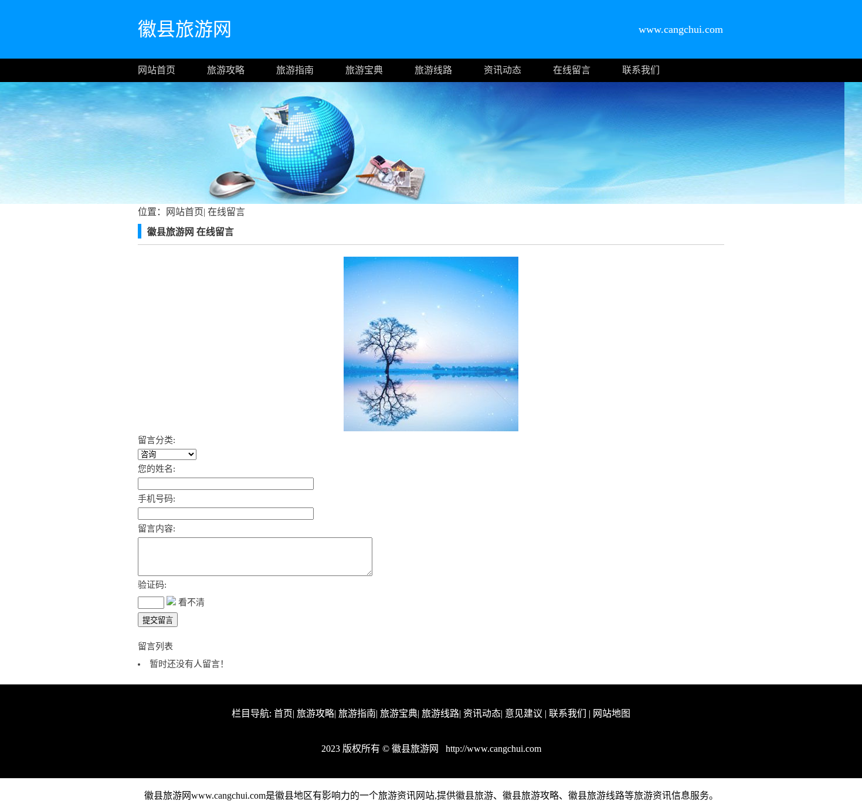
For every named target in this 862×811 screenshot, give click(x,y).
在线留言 (571, 70)
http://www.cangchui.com (492, 749)
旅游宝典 (364, 70)
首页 (283, 713)
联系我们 (641, 70)
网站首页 (156, 70)
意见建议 (523, 713)
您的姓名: (156, 468)
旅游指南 (295, 70)
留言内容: (156, 528)
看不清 (191, 602)
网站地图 (611, 713)
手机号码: (156, 498)
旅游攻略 (226, 70)
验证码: (152, 584)
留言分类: (156, 440)
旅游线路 (433, 70)
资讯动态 (502, 70)
